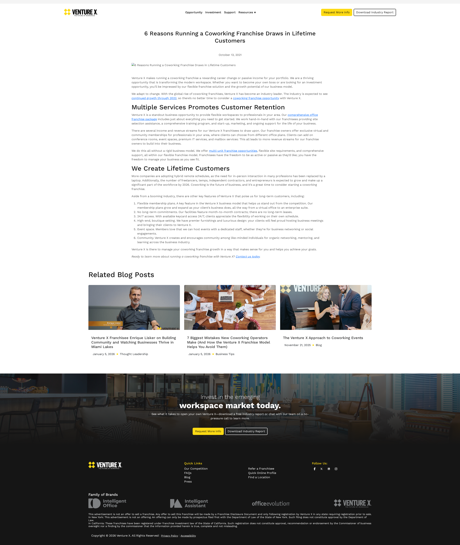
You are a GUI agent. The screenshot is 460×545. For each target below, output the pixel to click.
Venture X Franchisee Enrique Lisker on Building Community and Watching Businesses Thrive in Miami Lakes (133, 342)
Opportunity (193, 12)
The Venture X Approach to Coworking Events (323, 338)
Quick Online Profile (262, 473)
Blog (187, 477)
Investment (213, 12)
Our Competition (196, 468)
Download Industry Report (375, 12)
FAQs (187, 473)
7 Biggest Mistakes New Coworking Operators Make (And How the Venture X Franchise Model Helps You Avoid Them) (228, 342)
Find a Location (259, 477)
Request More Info (337, 12)
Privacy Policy (169, 535)
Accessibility (188, 535)
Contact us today (248, 256)
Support (230, 12)
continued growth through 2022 (154, 98)
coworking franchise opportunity (256, 98)
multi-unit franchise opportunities (233, 150)
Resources (245, 12)
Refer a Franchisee (261, 468)
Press (188, 481)
